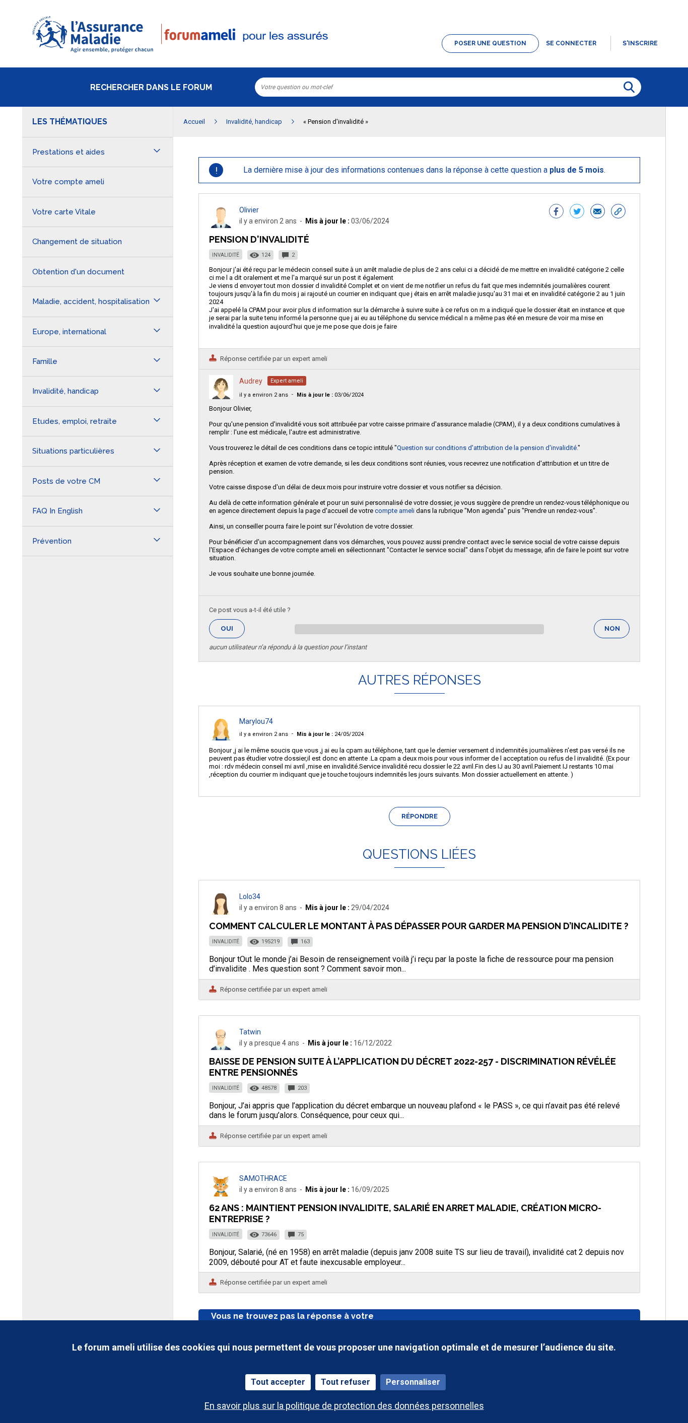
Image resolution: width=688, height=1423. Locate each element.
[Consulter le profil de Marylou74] (221, 737)
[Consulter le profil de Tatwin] (221, 1047)
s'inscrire (640, 43)
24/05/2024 (330, 734)
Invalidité (225, 255)
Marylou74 (256, 721)
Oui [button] (233, 628)
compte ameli (394, 510)
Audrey (250, 381)
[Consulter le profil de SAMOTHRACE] (221, 1194)
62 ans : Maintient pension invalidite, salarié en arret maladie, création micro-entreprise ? (405, 1213)
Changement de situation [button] (77, 241)
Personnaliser (413, 1382)
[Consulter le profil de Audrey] (221, 396)
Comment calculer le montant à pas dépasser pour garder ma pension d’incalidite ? (419, 926)
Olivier (249, 210)
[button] (344, 53)
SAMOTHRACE (263, 1178)
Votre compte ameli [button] (68, 181)
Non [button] (617, 631)
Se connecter (571, 43)
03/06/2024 (330, 395)
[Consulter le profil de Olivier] (221, 225)
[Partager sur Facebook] (556, 212)
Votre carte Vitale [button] (64, 211)
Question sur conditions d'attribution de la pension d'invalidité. (487, 448)
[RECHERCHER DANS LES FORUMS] (629, 87)
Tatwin (250, 1032)
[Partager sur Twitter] (577, 212)
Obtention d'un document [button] (78, 271)
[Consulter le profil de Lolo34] (221, 912)
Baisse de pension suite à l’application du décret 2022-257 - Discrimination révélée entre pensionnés (412, 1067)
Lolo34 (249, 896)
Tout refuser (345, 1382)
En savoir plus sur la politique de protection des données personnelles (344, 1405)
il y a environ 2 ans (263, 395)
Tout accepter (278, 1382)
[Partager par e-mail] (597, 212)
